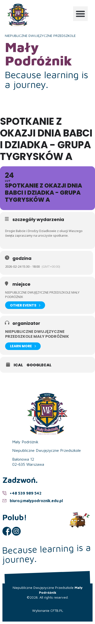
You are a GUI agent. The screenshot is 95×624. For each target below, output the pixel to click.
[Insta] (16, 531)
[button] (80, 13)
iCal (18, 365)
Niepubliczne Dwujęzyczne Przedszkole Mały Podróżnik (37, 334)
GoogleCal (39, 365)
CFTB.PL (56, 610)
